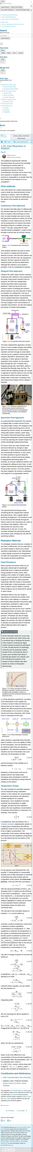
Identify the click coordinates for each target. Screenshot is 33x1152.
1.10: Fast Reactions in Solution (19, 1090)
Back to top (4, 1105)
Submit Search (5, 38)
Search (3, 1150)
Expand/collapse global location (31, 141)
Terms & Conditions (14, 1141)
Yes (4, 1120)
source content (7, 1098)
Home (9, 142)
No (10, 1120)
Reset (2, 50)
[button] (6, 110)
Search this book (4, 32)
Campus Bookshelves (22, 142)
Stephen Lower (11, 155)
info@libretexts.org (7, 1145)
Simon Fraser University (14, 157)
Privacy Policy (5, 1141)
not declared (15, 1094)
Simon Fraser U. (9, 1083)
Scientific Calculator (9, 97)
